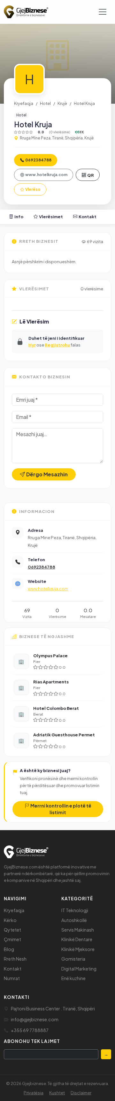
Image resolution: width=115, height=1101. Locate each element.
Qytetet (12, 930)
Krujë (62, 103)
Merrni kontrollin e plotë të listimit (60, 809)
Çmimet (12, 939)
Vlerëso (33, 189)
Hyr (32, 344)
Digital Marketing (78, 968)
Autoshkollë (74, 920)
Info (18, 216)
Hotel (45, 103)
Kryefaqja (23, 103)
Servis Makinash (77, 930)
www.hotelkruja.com (46, 174)
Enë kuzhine (73, 978)
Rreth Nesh (15, 959)
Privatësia (33, 1092)
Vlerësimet (51, 216)
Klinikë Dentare (76, 939)
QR (90, 175)
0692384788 (38, 160)
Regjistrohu (57, 344)
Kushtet (57, 1092)
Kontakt (87, 216)
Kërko (10, 920)
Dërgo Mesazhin (47, 474)
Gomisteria (73, 959)
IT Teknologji (74, 910)
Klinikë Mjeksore (78, 949)
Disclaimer (81, 1092)
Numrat (12, 978)
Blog (9, 949)
